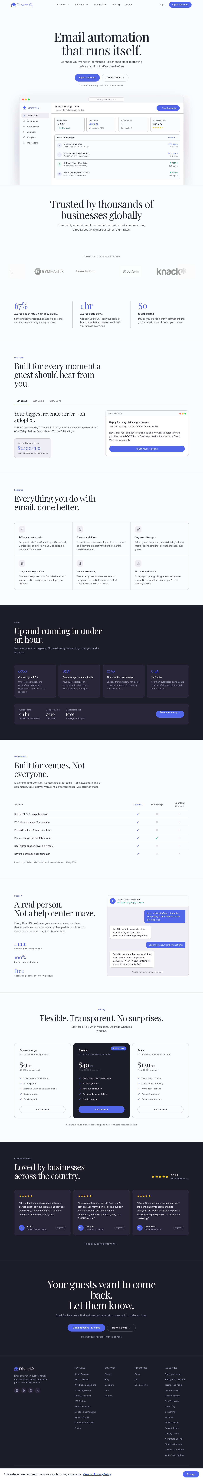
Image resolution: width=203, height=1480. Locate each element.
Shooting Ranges (173, 1444)
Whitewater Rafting (174, 1455)
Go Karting (170, 1412)
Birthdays (22, 400)
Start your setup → (170, 712)
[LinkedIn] (16, 1390)
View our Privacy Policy (97, 1474)
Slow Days (55, 400)
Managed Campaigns (85, 1412)
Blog (107, 1379)
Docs (137, 1374)
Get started (42, 1109)
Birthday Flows (82, 1379)
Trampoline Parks (173, 1385)
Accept (191, 1474)
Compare (109, 1385)
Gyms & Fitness (172, 1395)
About (128, 4)
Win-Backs (38, 400)
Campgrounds (172, 1433)
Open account (180, 4)
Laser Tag (170, 1406)
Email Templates (83, 1406)
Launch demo (113, 77)
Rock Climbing (172, 1422)
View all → (173, 137)
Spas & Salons (172, 1428)
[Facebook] (23, 1390)
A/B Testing (80, 1401)
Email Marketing (172, 1374)
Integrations (100, 4)
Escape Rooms (172, 1390)
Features (61, 4)
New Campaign (169, 108)
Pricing (116, 4)
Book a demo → (121, 1327)
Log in (162, 4)
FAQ (107, 1390)
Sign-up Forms (82, 1417)
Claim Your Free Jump (147, 448)
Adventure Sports (173, 1438)
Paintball (169, 1417)
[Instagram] (30, 1390)
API (136, 1379)
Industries (80, 4)
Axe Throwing (172, 1401)
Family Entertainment (175, 1379)
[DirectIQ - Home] (21, 5)
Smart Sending (82, 1374)
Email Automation (83, 1395)
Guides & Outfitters (174, 1449)
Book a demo (141, 1385)
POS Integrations (83, 1390)
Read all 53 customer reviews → (101, 1243)
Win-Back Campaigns (85, 1385)
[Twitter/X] (37, 1390)
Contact (109, 1395)
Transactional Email (84, 1422)
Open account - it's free (86, 1327)
